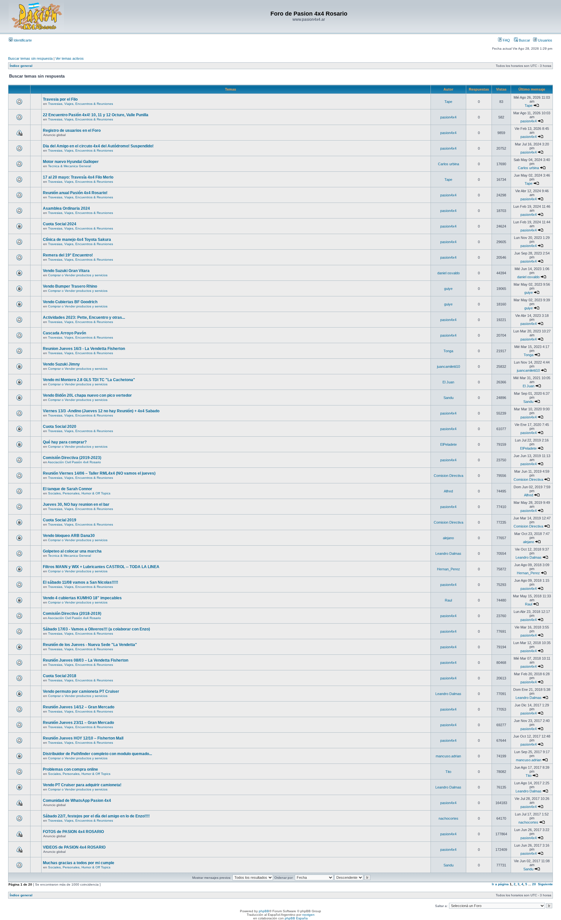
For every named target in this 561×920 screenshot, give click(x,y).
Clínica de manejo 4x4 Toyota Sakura (77, 239)
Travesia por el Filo (60, 99)
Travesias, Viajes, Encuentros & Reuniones (80, 104)
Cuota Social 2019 (59, 520)
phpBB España (296, 918)
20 (534, 884)
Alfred (448, 491)
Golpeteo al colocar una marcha (72, 551)
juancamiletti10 (448, 366)
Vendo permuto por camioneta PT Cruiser (81, 691)
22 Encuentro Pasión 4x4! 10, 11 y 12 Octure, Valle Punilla (95, 115)
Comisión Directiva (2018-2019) (72, 613)
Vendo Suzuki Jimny (61, 364)
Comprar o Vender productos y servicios (77, 275)
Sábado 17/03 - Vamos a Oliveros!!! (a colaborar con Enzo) (96, 629)
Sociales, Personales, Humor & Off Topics (79, 493)
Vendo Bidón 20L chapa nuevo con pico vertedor (87, 395)
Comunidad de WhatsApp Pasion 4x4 (77, 800)
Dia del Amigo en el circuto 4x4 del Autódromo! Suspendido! (98, 146)
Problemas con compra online (70, 769)
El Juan (448, 382)
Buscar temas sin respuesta (30, 58)
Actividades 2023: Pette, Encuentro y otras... (84, 317)
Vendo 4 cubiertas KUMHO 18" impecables (82, 598)
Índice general (21, 66)
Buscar (524, 40)
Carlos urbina (448, 164)
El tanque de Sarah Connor (67, 489)
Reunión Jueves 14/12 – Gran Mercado (78, 707)
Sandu (448, 398)
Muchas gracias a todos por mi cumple (78, 863)
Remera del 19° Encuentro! (68, 255)
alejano (448, 538)
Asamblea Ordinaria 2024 (66, 208)
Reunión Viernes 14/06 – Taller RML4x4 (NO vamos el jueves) (99, 473)
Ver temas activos (70, 58)
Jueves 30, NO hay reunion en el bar (76, 504)
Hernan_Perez (448, 569)
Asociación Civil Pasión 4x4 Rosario (74, 462)
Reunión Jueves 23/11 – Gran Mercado (78, 722)
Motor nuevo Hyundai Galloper (71, 161)
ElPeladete (448, 444)
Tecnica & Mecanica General (69, 166)
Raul (448, 600)
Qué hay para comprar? (65, 442)
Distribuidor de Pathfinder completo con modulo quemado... (97, 754)
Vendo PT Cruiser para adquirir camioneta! (82, 785)
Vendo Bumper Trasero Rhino (70, 286)
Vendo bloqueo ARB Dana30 (69, 535)
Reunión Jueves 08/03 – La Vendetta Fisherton (85, 660)
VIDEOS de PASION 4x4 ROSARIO (74, 847)
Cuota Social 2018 (59, 676)
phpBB (264, 911)
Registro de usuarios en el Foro (72, 130)
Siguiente (545, 884)
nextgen (308, 914)
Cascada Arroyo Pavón (64, 333)
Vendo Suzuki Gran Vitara (66, 270)
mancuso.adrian (448, 756)
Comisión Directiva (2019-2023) (72, 457)
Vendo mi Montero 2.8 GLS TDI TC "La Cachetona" (89, 380)
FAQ (506, 40)
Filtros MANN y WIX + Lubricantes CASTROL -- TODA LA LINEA (101, 567)
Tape (448, 102)
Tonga (448, 351)
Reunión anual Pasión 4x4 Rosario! (75, 193)
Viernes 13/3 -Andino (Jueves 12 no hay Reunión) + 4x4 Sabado (101, 411)
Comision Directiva (448, 476)
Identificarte (22, 40)
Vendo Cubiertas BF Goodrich (70, 302)
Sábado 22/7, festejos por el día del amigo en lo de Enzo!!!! (96, 816)
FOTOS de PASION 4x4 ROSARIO (73, 831)
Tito (448, 772)
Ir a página (500, 884)
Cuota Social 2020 (59, 426)
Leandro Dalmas (448, 553)
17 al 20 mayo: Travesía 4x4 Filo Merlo (78, 177)
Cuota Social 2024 (59, 224)
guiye (448, 289)
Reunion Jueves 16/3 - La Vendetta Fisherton (84, 348)
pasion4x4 (448, 117)
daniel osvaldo (448, 273)
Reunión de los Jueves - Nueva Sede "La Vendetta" (90, 644)
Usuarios (544, 40)
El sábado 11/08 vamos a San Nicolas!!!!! (80, 582)
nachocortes (448, 818)
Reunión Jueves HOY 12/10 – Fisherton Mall (83, 738)
